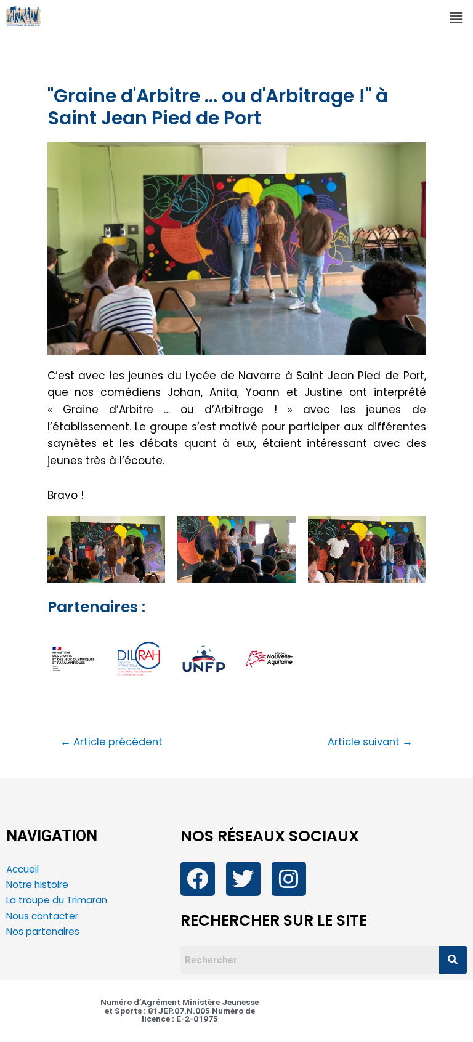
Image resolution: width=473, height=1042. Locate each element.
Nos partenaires (42, 931)
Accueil (22, 869)
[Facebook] (197, 879)
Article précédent (111, 742)
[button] (456, 18)
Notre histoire (37, 884)
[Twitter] (243, 879)
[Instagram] (289, 879)
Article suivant (370, 742)
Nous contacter (43, 916)
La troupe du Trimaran (56, 900)
